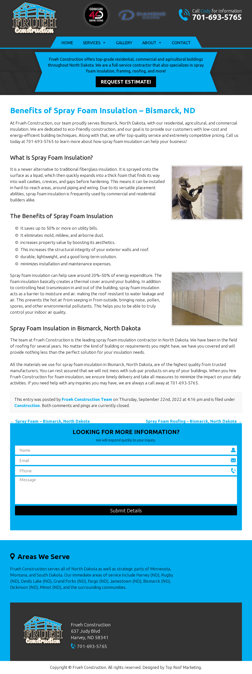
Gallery (124, 42)
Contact (181, 42)
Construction (27, 405)
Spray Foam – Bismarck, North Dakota (50, 421)
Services (91, 42)
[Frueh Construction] (34, 34)
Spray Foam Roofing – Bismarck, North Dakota (194, 421)
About (149, 42)
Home (67, 42)
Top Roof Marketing (183, 667)
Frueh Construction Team (87, 399)
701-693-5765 (217, 17)
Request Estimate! (126, 81)
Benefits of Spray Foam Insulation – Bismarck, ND (102, 110)
